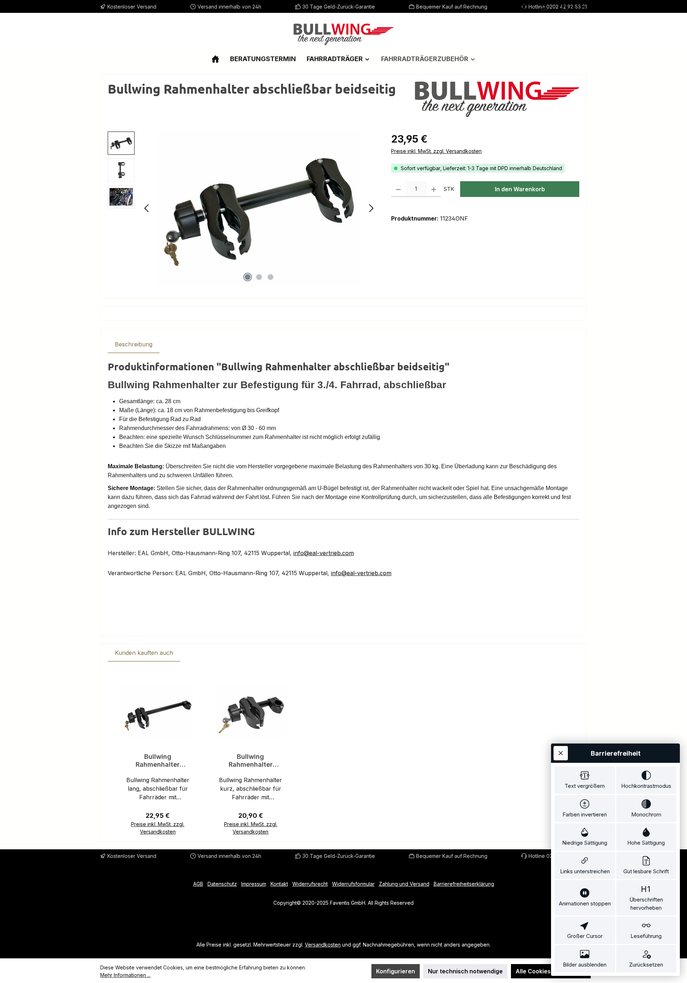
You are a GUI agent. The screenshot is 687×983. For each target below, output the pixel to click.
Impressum (253, 884)
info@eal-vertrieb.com (323, 553)
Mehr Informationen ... (125, 975)
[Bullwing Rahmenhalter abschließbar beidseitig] (259, 208)
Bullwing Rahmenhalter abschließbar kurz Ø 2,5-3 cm (250, 761)
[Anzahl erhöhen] (434, 189)
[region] (242, 208)
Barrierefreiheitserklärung (464, 884)
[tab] (134, 344)
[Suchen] (523, 7)
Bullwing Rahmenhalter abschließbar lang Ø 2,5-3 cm (158, 761)
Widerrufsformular (353, 884)
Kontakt (279, 884)
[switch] (585, 780)
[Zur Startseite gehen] (343, 34)
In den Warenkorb (520, 189)
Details (157, 828)
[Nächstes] (371, 208)
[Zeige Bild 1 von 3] (247, 277)
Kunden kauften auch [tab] (144, 652)
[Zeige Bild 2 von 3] (259, 277)
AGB (198, 884)
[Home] (215, 59)
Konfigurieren (395, 971)
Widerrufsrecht (310, 884)
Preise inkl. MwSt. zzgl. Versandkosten (436, 151)
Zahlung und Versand (404, 884)
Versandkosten (323, 945)
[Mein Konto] (544, 7)
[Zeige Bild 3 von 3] (270, 277)
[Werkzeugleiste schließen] (561, 753)
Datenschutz (222, 884)
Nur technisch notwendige (465, 971)
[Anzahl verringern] (398, 189)
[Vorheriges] (147, 208)
